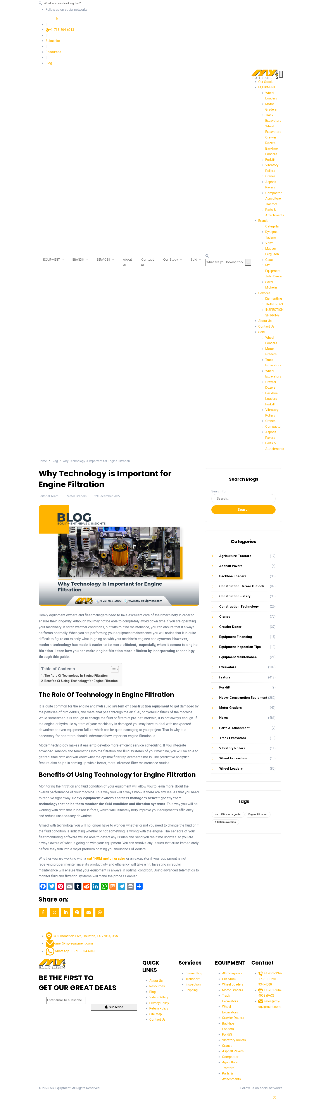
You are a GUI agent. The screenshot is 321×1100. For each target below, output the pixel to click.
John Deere (273, 276)
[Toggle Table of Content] (113, 669)
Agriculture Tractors (235, 556)
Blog (49, 63)
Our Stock (265, 82)
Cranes (270, 176)
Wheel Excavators (233, 758)
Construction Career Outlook (241, 586)
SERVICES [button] (104, 259)
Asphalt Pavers (230, 566)
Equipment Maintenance (238, 657)
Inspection (193, 984)
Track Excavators (232, 738)
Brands (263, 221)
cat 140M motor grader (228, 814)
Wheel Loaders (231, 768)
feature (225, 677)
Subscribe (53, 41)
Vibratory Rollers (232, 748)
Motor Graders (230, 708)
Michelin (271, 287)
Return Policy (158, 1008)
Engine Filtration (257, 814)
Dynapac (271, 232)
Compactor (273, 193)
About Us (127, 262)
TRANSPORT (274, 304)
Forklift (270, 160)
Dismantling (273, 299)
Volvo (269, 243)
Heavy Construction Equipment (243, 698)
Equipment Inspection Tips (240, 647)
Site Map (155, 1014)
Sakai (269, 282)
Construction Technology (239, 606)
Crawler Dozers (233, 1018)
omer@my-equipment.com (73, 943)
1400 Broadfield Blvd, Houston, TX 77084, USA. (85, 936)
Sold (261, 332)
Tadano (270, 237)
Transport (193, 979)
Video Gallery (158, 997)
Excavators (227, 667)
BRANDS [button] (78, 259)
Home (43, 461)
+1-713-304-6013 (61, 30)
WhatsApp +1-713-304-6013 (74, 951)
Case (269, 260)
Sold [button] (194, 259)
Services (264, 293)
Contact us (147, 262)
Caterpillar (272, 226)
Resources (53, 52)
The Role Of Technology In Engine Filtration (76, 676)
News (223, 718)
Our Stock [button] (171, 259)
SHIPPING (272, 315)
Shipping (192, 990)
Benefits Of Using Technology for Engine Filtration (81, 681)
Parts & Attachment (234, 728)
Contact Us (266, 326)
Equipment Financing (235, 637)
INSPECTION (274, 310)
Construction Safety (234, 596)
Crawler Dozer (230, 627)
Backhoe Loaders (232, 576)
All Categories (232, 973)
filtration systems (225, 822)
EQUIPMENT (52, 259)
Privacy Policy (159, 1003)
